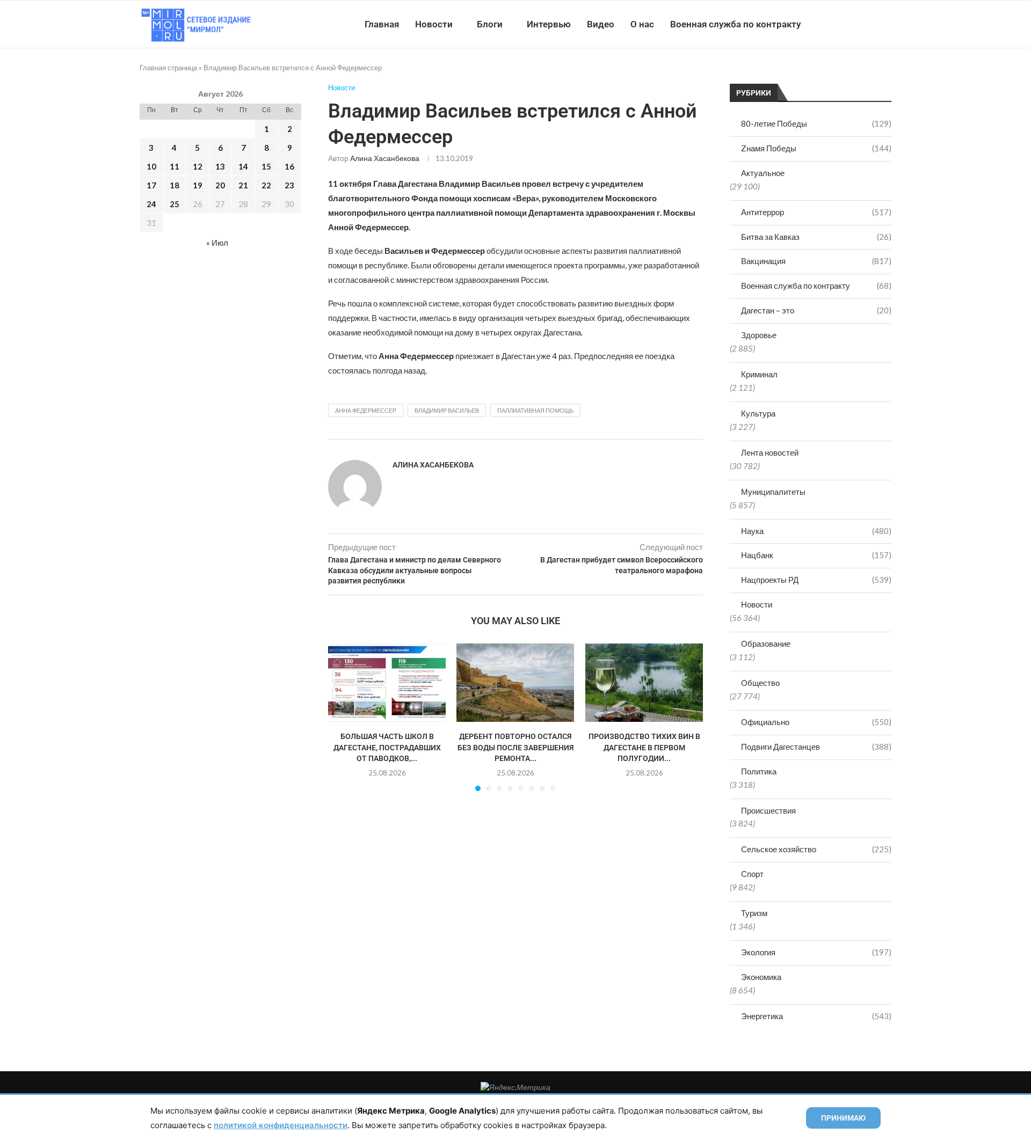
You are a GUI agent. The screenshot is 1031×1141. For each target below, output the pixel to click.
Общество (760, 682)
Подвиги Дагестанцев (816, 746)
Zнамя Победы (816, 148)
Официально (816, 722)
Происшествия (768, 810)
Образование (765, 643)
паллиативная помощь (535, 410)
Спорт (752, 874)
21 (243, 185)
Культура (758, 413)
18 (174, 185)
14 (243, 166)
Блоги (490, 24)
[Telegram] (858, 24)
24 (151, 204)
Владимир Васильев (447, 410)
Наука (816, 531)
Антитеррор (816, 212)
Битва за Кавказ (816, 237)
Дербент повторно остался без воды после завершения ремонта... (515, 747)
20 (220, 185)
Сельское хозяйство (816, 849)
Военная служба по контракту (735, 24)
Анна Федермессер (365, 410)
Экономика (761, 977)
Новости (434, 24)
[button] (342, 717)
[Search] (886, 24)
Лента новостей (769, 452)
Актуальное (763, 173)
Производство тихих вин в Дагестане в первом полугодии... (644, 747)
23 (289, 185)
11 (174, 166)
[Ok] (870, 24)
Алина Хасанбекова (384, 158)
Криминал (759, 374)
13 (220, 166)
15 (266, 166)
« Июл (217, 242)
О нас (642, 24)
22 (266, 185)
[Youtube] (836, 24)
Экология (816, 952)
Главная (382, 24)
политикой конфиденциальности (280, 1125)
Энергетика (816, 1016)
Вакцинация (816, 261)
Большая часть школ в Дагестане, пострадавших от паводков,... (387, 747)
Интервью (549, 24)
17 (151, 185)
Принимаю (843, 1118)
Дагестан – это (816, 310)
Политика (758, 771)
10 (151, 166)
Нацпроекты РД (816, 579)
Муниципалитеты (773, 491)
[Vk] (847, 24)
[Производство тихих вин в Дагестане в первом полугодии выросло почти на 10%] (644, 682)
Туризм (754, 913)
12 (197, 166)
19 (197, 185)
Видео (600, 24)
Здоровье (758, 335)
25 (174, 204)
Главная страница (168, 67)
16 (289, 166)
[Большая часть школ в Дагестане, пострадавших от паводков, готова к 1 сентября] (387, 682)
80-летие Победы (816, 123)
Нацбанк (816, 555)
